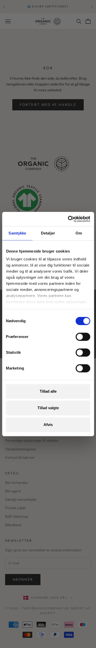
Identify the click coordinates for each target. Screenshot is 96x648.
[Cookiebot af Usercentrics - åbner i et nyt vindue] (68, 219)
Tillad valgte (48, 408)
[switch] (83, 337)
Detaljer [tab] (48, 233)
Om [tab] (79, 233)
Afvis (48, 424)
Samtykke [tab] (17, 233)
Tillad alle (48, 391)
